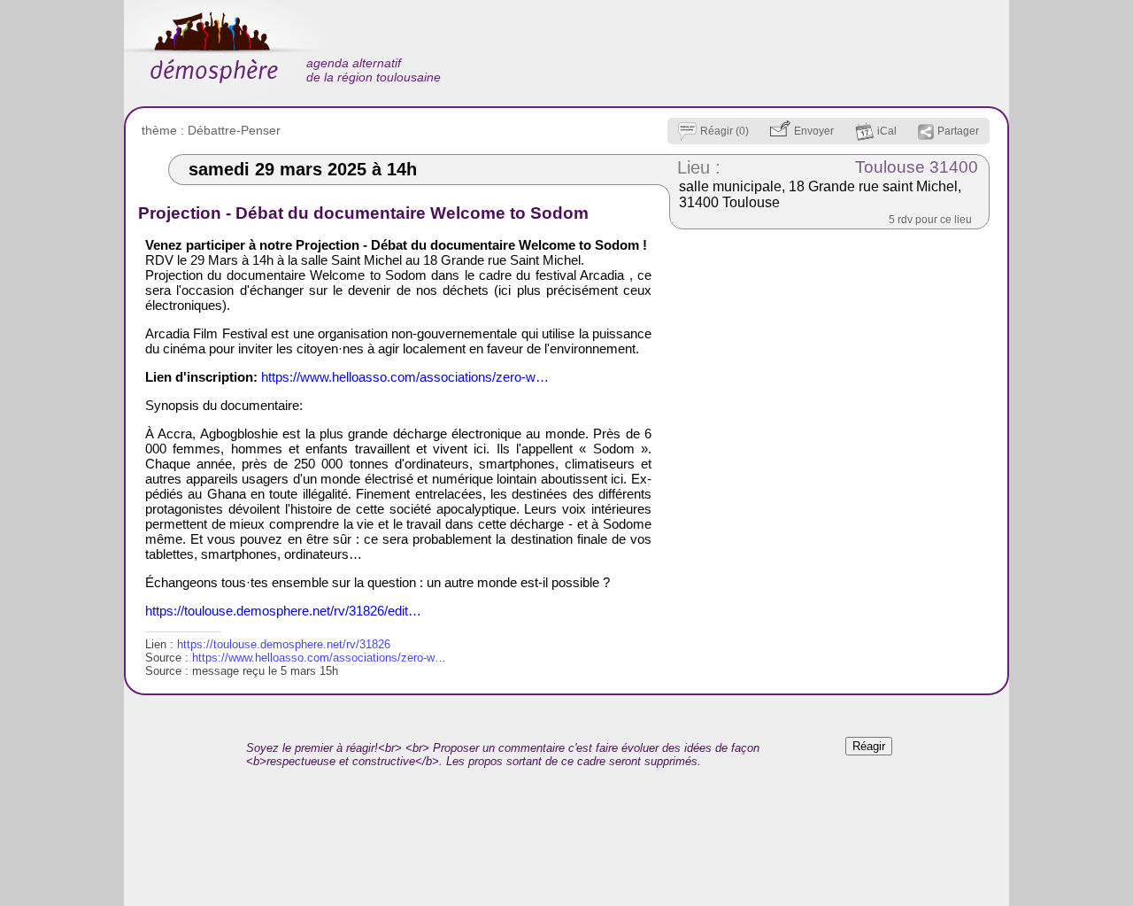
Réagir (868, 746)
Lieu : (699, 167)
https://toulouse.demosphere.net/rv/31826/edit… (283, 610)
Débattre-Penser (234, 130)
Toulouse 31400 (916, 167)
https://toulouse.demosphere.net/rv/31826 (283, 644)
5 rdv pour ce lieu (930, 219)
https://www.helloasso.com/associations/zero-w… (405, 376)
